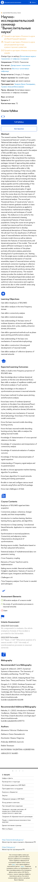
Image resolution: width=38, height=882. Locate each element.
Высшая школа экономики (13, 2)
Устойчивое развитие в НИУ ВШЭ (13, 785)
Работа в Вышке (7, 829)
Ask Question (19, 129)
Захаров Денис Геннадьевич (24, 84)
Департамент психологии (20, 65)
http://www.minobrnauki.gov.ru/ (12, 840)
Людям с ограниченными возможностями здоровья (16, 821)
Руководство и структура (11, 782)
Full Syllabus (19, 122)
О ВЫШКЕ (6, 775)
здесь (13, 864)
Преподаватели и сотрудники (12, 789)
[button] (12, 771)
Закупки (4, 795)
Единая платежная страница (11, 825)
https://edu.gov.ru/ (8, 847)
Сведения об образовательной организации (17, 816)
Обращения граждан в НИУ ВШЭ (13, 799)
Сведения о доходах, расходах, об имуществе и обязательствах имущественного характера (14, 811)
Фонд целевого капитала (10, 802)
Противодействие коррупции (12, 806)
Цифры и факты (7, 778)
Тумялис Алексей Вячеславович (12, 87)
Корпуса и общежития (9, 792)
